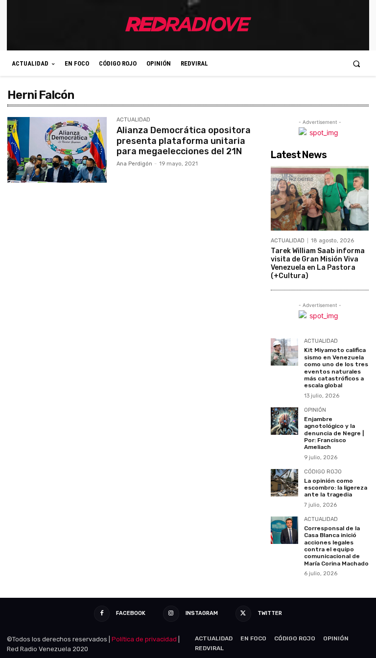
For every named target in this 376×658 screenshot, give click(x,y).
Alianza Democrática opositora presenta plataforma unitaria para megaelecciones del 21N (184, 141)
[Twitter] (243, 613)
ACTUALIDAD (133, 120)
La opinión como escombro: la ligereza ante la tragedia (335, 487)
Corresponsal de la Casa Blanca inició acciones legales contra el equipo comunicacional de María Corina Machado (336, 546)
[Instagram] (171, 613)
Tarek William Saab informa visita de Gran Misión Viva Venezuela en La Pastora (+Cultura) (318, 263)
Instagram (202, 613)
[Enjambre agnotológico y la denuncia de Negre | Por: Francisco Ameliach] (284, 421)
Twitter (270, 613)
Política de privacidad (144, 639)
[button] (356, 63)
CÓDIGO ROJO (323, 472)
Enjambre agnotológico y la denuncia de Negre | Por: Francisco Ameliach (334, 433)
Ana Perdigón (134, 164)
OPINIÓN (315, 410)
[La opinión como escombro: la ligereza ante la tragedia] (284, 482)
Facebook (130, 613)
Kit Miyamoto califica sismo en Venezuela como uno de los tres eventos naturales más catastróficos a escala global (336, 368)
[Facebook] (102, 613)
